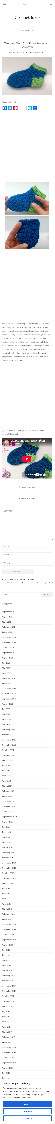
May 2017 (6, 1022)
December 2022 (9, 688)
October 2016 (8, 1057)
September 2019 (9, 878)
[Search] (51, 4)
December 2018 (9, 924)
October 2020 (8, 811)
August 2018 (7, 945)
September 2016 (9, 1063)
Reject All (27, 1118)
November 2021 (9, 745)
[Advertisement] (27, 147)
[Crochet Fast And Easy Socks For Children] (27, 76)
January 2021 (7, 796)
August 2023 (7, 658)
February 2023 (8, 678)
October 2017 (8, 996)
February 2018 (8, 975)
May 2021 (6, 776)
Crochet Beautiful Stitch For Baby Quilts (29, 583)
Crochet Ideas (27, 17)
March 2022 (7, 724)
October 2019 (8, 873)
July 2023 (6, 663)
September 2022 (9, 699)
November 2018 (9, 929)
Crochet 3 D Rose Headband (18, 580)
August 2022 (7, 704)
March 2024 (7, 622)
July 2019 (6, 888)
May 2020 (6, 837)
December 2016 (9, 1047)
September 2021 (9, 755)
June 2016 (6, 1078)
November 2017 (9, 991)
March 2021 (7, 786)
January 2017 (7, 1042)
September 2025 (9, 611)
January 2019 (7, 919)
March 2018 (7, 970)
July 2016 (6, 1073)
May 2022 (6, 714)
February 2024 (8, 627)
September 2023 (9, 653)
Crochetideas (37, 52)
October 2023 (8, 647)
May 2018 (6, 960)
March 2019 (7, 909)
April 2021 (6, 781)
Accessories (28, 30)
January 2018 (7, 981)
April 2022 (6, 719)
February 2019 (8, 914)
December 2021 (9, 740)
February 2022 (8, 729)
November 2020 (9, 806)
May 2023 (6, 668)
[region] (27, 1101)
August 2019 (7, 883)
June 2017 (6, 1016)
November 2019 (9, 868)
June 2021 (6, 770)
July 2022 (6, 709)
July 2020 (6, 827)
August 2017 (7, 1006)
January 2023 (7, 683)
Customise (27, 1111)
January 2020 (7, 858)
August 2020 (7, 822)
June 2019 (6, 893)
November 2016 (9, 1052)
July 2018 (6, 950)
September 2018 (9, 940)
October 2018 (8, 934)
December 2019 (9, 863)
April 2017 (6, 1027)
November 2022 (9, 694)
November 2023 (9, 642)
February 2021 (8, 791)
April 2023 (6, 673)
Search (46, 594)
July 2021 (6, 765)
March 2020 (7, 847)
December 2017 (9, 986)
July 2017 (6, 1011)
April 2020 (6, 842)
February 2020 (8, 852)
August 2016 (7, 1068)
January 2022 (7, 735)
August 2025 (7, 617)
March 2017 (7, 1032)
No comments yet (27, 487)
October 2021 (8, 750)
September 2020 (9, 817)
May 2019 (6, 899)
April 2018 (6, 965)
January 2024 (7, 632)
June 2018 (6, 955)
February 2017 (8, 1037)
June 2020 (6, 832)
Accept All (27, 1104)
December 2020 (9, 801)
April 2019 (6, 904)
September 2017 (9, 1001)
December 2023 (9, 637)
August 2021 (7, 760)
